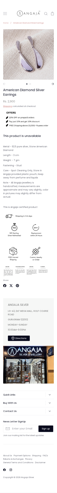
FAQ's (45, 455)
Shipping (7, 106)
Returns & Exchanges (13, 459)
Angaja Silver (27, 477)
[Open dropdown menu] (49, 394)
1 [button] (27, 84)
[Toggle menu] (5, 13)
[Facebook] (4, 470)
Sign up (46, 428)
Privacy (28, 459)
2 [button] (30, 84)
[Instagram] (11, 470)
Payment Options (22, 455)
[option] (28, 54)
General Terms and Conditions (18, 462)
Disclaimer (40, 462)
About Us (7, 455)
